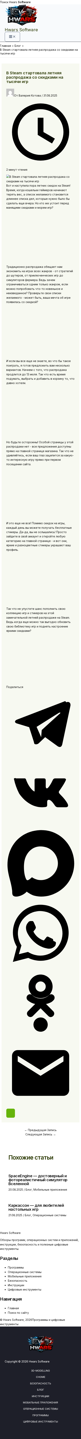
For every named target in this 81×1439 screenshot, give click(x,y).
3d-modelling (40, 1370)
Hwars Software (21, 29)
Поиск (4, 2)
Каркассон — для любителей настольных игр (36, 1207)
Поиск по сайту (18, 1312)
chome (40, 1376)
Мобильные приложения (50, 1189)
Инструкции (16, 1285)
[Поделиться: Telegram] (40, 757)
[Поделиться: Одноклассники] (40, 1036)
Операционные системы (49, 1215)
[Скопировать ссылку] (10, 1113)
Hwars (20, 2)
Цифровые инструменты (24, 1289)
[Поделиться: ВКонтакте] (40, 826)
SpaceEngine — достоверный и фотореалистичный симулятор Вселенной (37, 1180)
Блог (29, 1189)
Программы (16, 1267)
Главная (13, 1308)
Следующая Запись (40, 1134)
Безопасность (17, 1280)
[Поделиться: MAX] (40, 896)
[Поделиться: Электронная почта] (40, 1106)
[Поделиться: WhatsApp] (40, 966)
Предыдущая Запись (40, 1130)
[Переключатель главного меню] (12, 37)
